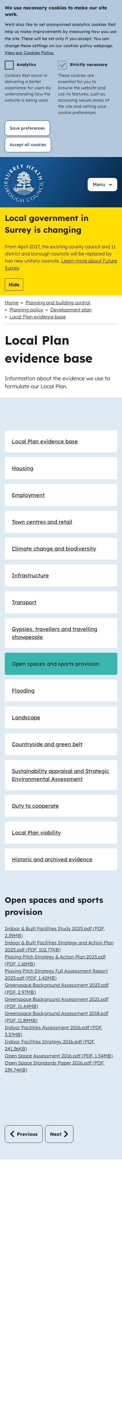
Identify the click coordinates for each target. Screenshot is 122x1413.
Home (11, 302)
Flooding (23, 690)
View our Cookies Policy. (29, 52)
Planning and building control (57, 302)
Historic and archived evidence (52, 859)
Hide (14, 284)
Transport (24, 602)
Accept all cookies (28, 144)
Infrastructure (30, 575)
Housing (22, 468)
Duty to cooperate (35, 805)
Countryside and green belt (47, 744)
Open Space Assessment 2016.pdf (59, 1056)
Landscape (26, 717)
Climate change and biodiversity (54, 548)
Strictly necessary (88, 64)
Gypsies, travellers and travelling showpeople (54, 633)
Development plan (71, 310)
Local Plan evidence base (37, 317)
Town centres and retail (42, 521)
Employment (28, 495)
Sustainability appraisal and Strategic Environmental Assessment (60, 775)
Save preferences (27, 128)
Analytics (26, 64)
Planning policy (26, 310)
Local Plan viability (36, 832)
